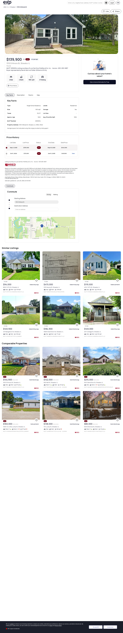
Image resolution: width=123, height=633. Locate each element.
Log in (112, 3)
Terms (50, 625)
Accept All (96, 627)
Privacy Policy (58, 625)
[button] (61, 34)
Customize (110, 627)
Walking (55, 194)
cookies (12, 624)
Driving (49, 194)
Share (117, 11)
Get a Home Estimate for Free (99, 82)
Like (107, 11)
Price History (13, 85)
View (73, 153)
